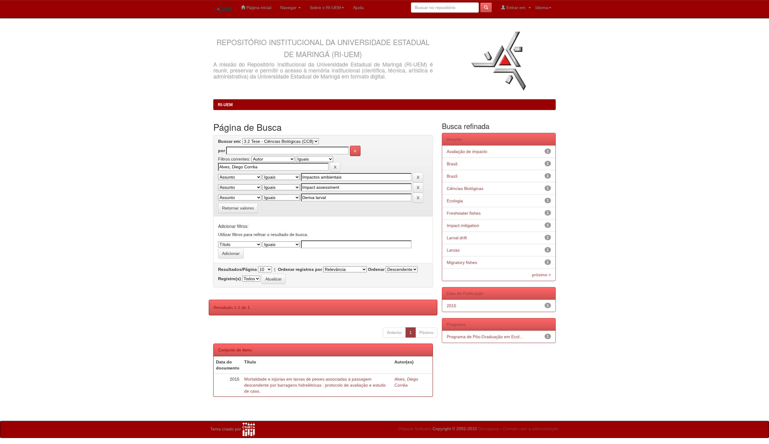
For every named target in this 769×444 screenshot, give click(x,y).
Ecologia (455, 200)
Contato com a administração (531, 428)
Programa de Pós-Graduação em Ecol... (485, 336)
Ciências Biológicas (465, 188)
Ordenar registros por (300, 269)
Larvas (453, 250)
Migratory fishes (462, 262)
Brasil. (452, 163)
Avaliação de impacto (467, 151)
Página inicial (258, 7)
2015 (451, 305)
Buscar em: (229, 141)
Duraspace (488, 428)
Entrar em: (516, 7)
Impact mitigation (463, 225)
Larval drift (457, 237)
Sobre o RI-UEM (325, 7)
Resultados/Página (237, 269)
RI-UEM (225, 104)
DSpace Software (414, 428)
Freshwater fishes (464, 213)
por (221, 150)
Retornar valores (238, 208)
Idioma (541, 7)
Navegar (289, 7)
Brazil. (452, 176)
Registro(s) (229, 278)
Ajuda (358, 7)
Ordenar (376, 269)
